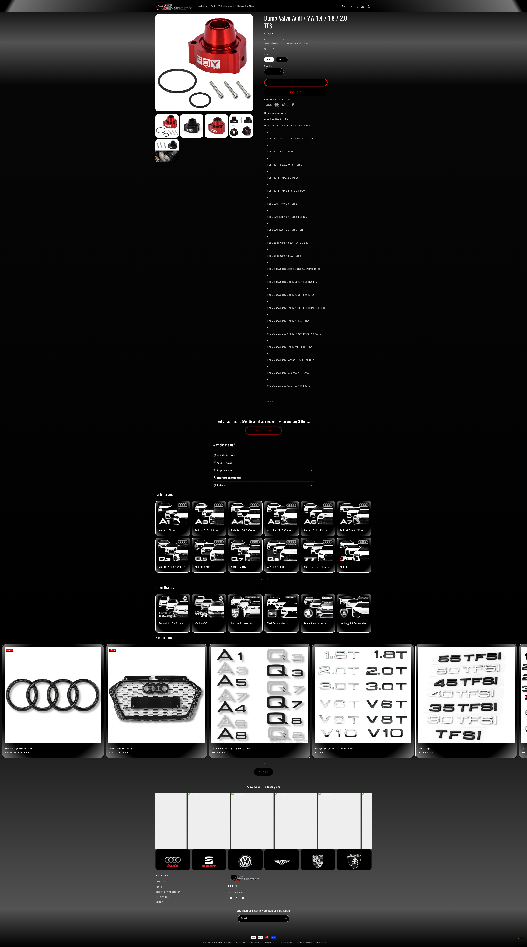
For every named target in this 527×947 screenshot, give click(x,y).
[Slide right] (270, 763)
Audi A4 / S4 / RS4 (241, 530)
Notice (158, 887)
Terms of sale (321, 942)
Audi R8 (344, 566)
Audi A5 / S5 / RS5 (277, 530)
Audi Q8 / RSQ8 (275, 566)
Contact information (304, 942)
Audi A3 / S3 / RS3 (205, 530)
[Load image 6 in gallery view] (167, 150)
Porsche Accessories (241, 623)
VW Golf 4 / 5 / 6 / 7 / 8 (172, 623)
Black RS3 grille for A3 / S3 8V (121, 748)
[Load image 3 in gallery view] (216, 126)
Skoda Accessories (313, 623)
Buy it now (296, 92)
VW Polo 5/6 (201, 623)
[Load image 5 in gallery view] (241, 126)
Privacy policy (255, 942)
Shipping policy (287, 942)
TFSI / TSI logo (424, 748)
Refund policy (241, 942)
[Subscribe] (286, 918)
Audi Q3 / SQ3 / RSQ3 (170, 566)
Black (282, 59)
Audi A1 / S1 (165, 530)
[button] (222, 6)
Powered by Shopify (224, 942)
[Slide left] (257, 763)
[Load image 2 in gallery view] (191, 126)
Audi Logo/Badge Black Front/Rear (18, 748)
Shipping (282, 43)
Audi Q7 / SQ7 (238, 566)
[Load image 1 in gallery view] (167, 126)
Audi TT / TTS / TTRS (315, 566)
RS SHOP (211, 942)
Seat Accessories (276, 623)
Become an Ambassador (167, 892)
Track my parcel (163, 897)
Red (269, 59)
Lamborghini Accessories (353, 623)
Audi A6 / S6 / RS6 (314, 530)
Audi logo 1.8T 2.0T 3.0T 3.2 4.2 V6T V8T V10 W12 (334, 748)
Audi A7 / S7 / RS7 (350, 530)
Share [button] (270, 401)
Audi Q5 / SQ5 (202, 566)
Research (160, 882)
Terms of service (271, 942)
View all (263, 579)
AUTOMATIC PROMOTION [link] (263, 430)
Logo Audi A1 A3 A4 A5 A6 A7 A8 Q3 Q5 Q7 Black (231, 748)
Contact (159, 902)
